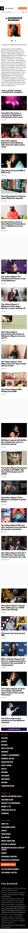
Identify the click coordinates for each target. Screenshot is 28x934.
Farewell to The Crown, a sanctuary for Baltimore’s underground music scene (11, 115)
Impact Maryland (8, 841)
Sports (4, 741)
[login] (23, 12)
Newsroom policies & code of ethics (13, 849)
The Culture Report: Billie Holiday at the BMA (11, 390)
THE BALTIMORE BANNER (10, 869)
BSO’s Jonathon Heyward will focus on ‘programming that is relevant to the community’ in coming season (13, 662)
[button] (14, 729)
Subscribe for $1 (22, 8)
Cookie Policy (14, 906)
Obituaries (5, 779)
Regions (4, 745)
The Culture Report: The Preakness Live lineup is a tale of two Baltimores (13, 279)
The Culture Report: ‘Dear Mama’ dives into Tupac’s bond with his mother (13, 364)
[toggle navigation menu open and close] (25, 12)
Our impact (5, 837)
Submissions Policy (11, 908)
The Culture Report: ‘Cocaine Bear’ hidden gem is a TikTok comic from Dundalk (13, 608)
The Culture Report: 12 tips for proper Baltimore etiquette (13, 197)
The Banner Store (8, 827)
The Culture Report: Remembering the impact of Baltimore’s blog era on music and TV (13, 335)
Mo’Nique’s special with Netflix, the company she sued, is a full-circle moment (14, 442)
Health (4, 769)
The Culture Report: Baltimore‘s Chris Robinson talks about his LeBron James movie (13, 144)
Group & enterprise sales (11, 796)
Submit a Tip (6, 807)
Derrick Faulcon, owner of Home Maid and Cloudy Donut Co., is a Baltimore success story (13, 225)
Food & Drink (6, 765)
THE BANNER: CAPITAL (9, 873)
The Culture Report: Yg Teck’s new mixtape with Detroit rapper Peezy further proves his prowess (13, 692)
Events (4, 831)
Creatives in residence (10, 860)
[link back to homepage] (9, 884)
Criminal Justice (7, 758)
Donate (4, 853)
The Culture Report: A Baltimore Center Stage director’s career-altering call (13, 306)
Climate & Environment (10, 755)
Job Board (5, 775)
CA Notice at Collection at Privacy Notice (13, 912)
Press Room (5, 834)
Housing (4, 772)
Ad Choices (21, 908)
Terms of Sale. (18, 914)
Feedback (5, 813)
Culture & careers (8, 844)
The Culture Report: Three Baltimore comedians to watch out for (13, 499)
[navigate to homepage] (6, 8)
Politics (4, 738)
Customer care (7, 800)
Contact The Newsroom (10, 803)
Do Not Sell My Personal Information (11, 910)
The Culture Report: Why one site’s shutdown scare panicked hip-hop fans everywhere (14, 527)
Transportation (7, 786)
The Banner (5, 820)
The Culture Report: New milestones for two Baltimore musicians (13, 720)
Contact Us (5, 793)
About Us (4, 824)
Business (4, 751)
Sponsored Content (9, 857)
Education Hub (7, 762)
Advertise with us (8, 810)
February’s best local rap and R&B (13, 634)
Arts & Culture (7, 748)
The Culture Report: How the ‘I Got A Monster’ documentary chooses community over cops (13, 555)
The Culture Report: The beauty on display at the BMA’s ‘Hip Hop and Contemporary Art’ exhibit (14, 471)
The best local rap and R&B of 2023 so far (13, 171)
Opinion (4, 782)
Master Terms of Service (10, 894)
